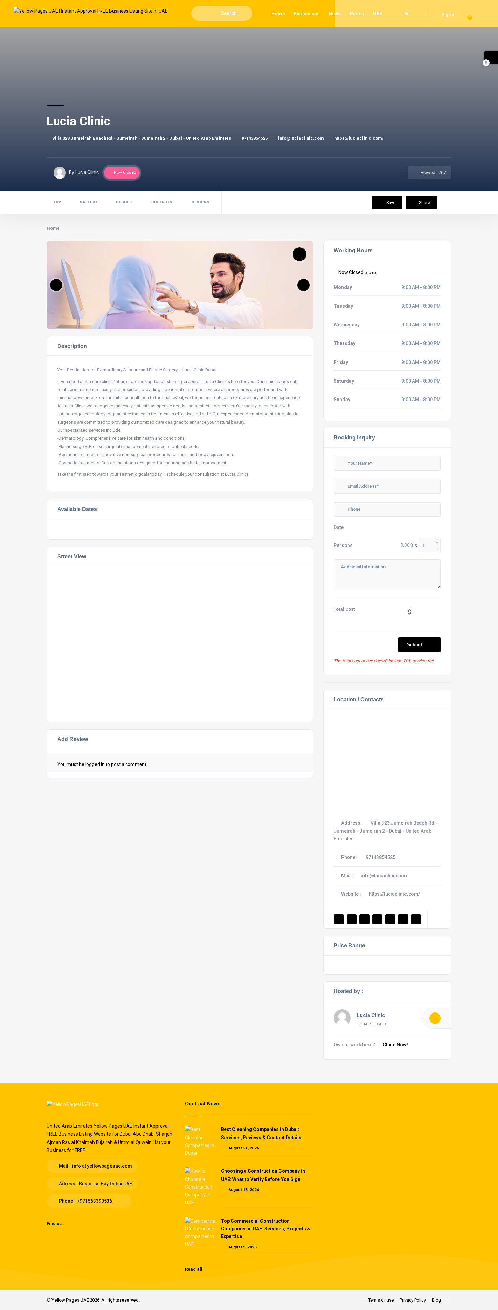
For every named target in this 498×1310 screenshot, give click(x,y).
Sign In (448, 14)
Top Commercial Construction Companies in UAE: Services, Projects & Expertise (265, 1228)
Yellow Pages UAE (70, 1300)
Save (390, 202)
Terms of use (381, 1300)
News (335, 13)
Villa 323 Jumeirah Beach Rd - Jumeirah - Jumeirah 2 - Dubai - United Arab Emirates (141, 138)
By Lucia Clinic (84, 172)
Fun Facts (161, 202)
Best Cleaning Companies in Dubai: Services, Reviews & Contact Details (261, 1133)
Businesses (307, 13)
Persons (343, 545)
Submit (414, 644)
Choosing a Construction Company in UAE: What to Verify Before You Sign (263, 1175)
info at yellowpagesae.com (102, 1166)
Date (339, 527)
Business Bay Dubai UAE (105, 1183)
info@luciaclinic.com (301, 138)
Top (57, 202)
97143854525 (255, 138)
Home (278, 13)
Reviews (200, 202)
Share (424, 202)
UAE (377, 13)
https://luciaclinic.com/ (359, 138)
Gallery (89, 202)
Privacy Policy (413, 1300)
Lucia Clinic (371, 1015)
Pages (357, 13)
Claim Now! (395, 1044)
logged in (95, 764)
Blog (436, 1300)
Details (124, 202)
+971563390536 (94, 1201)
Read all (194, 1269)
